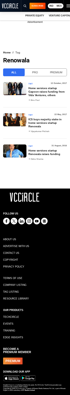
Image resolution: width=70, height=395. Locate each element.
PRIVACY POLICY (13, 266)
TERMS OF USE (12, 278)
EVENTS (8, 323)
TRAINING (9, 330)
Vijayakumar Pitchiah (40, 131)
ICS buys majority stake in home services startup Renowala (45, 123)
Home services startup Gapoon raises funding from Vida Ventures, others (46, 92)
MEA (59, 5)
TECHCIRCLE (11, 316)
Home (7, 52)
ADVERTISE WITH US (16, 246)
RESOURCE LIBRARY (16, 298)
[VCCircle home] (10, 6)
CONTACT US (11, 253)
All (14, 72)
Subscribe (38, 6)
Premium (56, 72)
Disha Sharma (37, 159)
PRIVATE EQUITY (34, 15)
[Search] (24, 6)
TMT (30, 84)
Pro (35, 72)
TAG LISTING (11, 291)
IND (51, 5)
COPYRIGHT (10, 259)
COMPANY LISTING (14, 284)
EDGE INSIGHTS (13, 337)
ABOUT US (9, 239)
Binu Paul (35, 100)
